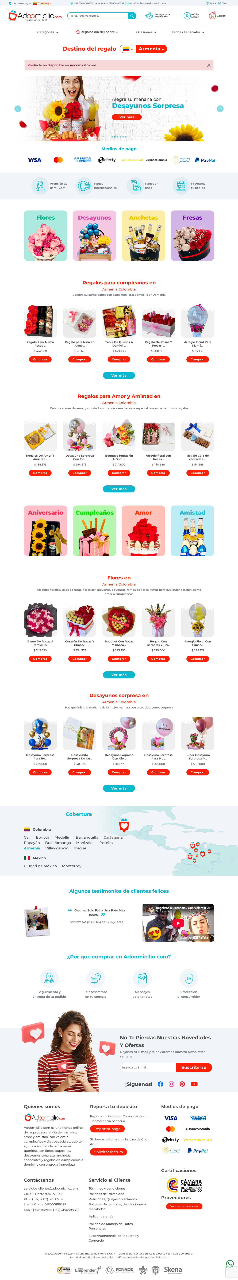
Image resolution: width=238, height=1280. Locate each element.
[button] (35, 3)
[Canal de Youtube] (194, 1084)
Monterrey (72, 866)
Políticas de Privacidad (106, 1194)
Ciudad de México (40, 866)
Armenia (32, 848)
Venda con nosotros (184, 1206)
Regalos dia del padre (98, 32)
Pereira (106, 843)
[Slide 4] (123, 136)
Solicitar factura (108, 1152)
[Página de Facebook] (160, 1084)
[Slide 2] (117, 136)
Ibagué (80, 848)
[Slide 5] (126, 136)
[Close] (209, 65)
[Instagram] (171, 1084)
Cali (27, 837)
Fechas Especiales (186, 32)
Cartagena (113, 837)
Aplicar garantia (101, 1216)
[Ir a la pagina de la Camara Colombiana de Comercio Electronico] (184, 1185)
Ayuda (212, 3)
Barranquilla (87, 837)
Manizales (85, 843)
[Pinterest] (182, 1084)
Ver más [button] (119, 375)
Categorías (46, 32)
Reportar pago (107, 1129)
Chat (224, 3)
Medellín (63, 837)
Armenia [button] (44, 3)
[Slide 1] (115, 136)
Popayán (32, 843)
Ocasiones (144, 32)
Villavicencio (56, 848)
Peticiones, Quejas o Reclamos (113, 1199)
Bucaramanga (58, 843)
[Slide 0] (112, 136)
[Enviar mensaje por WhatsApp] (230, 1263)
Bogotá (42, 837)
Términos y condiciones (107, 1188)
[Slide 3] (120, 136)
